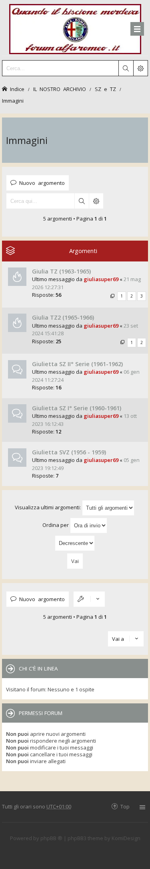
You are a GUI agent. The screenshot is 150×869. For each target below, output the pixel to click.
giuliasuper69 (101, 279)
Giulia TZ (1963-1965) (61, 271)
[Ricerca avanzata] (140, 68)
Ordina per (56, 525)
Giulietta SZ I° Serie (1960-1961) (76, 408)
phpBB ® (51, 838)
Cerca (81, 201)
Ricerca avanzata (96, 201)
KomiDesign (126, 838)
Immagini (13, 100)
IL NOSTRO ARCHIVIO (59, 88)
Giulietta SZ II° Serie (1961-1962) (77, 364)
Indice (17, 88)
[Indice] (75, 28)
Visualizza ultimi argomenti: (48, 507)
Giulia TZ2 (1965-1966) (63, 317)
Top (125, 806)
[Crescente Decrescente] (75, 543)
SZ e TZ (105, 88)
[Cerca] (125, 68)
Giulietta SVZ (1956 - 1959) (69, 452)
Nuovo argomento (42, 182)
